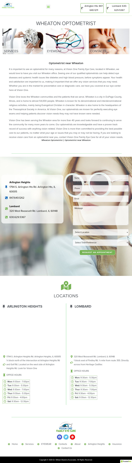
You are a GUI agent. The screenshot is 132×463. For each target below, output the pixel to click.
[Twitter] (66, 437)
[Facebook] (59, 437)
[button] (48, 7)
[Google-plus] (72, 437)
